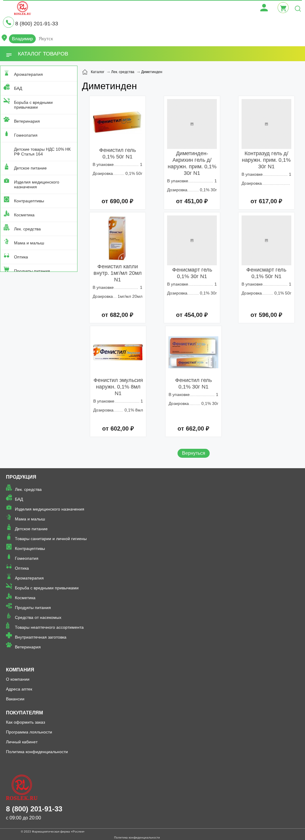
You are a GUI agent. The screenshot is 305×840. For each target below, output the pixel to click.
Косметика (24, 214)
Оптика (21, 257)
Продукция (21, 477)
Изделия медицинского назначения (36, 184)
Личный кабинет (22, 741)
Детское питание (30, 168)
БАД (18, 88)
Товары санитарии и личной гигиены (51, 538)
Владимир (22, 38)
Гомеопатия (26, 135)
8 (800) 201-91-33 (36, 24)
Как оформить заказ (25, 722)
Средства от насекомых (38, 617)
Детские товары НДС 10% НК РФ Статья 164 (42, 151)
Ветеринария (27, 121)
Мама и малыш (29, 243)
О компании (17, 679)
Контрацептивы (29, 200)
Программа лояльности (29, 732)
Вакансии (15, 698)
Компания (20, 669)
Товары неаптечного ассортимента (49, 627)
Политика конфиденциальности (37, 751)
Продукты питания (32, 271)
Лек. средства (27, 228)
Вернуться (193, 453)
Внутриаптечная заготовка (40, 637)
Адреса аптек (19, 689)
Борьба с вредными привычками (33, 105)
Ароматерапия (28, 74)
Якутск (46, 38)
